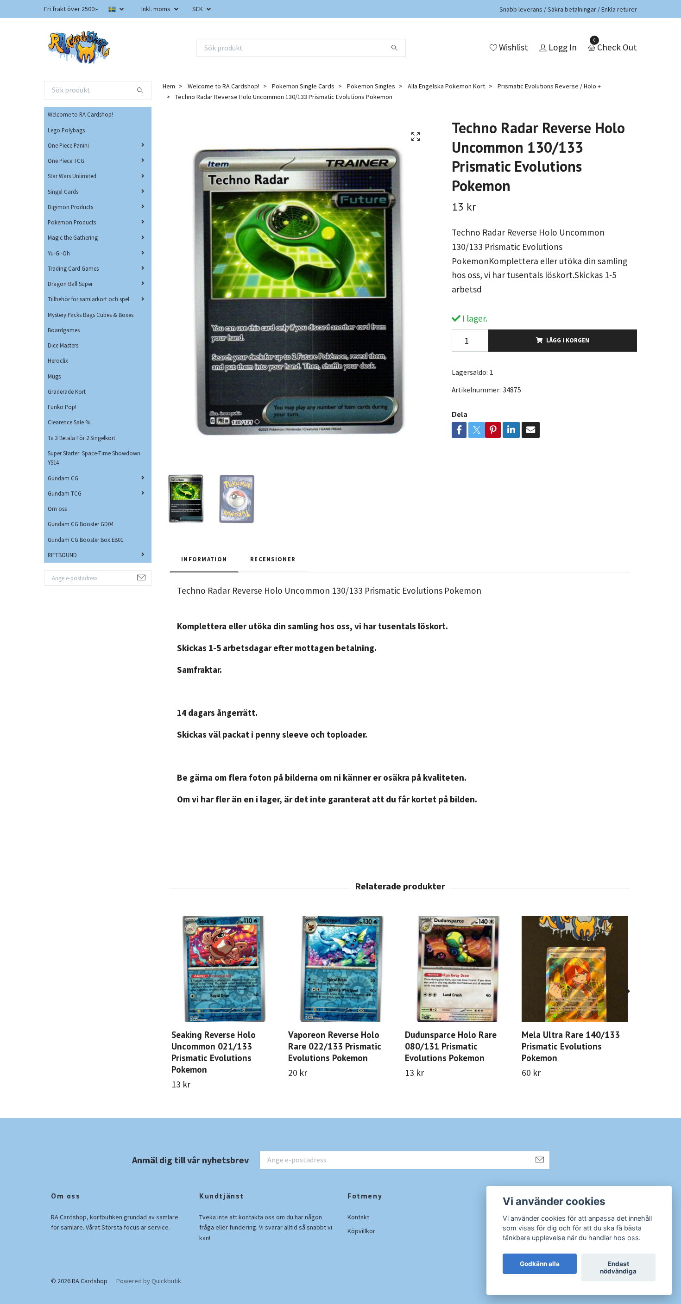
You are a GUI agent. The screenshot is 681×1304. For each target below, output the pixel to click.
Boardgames (64, 330)
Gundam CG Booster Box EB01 (85, 539)
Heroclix (58, 360)
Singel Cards (63, 191)
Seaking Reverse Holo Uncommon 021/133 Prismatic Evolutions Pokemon (213, 1052)
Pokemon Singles (371, 86)
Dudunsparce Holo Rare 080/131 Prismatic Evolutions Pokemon (451, 1046)
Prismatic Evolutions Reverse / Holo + (549, 86)
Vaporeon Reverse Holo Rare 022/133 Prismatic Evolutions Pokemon (334, 1046)
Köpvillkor (361, 1231)
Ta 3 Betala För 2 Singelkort (81, 437)
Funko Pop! (62, 406)
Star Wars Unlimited (72, 176)
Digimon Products (70, 207)
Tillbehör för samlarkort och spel (88, 299)
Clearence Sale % (69, 422)
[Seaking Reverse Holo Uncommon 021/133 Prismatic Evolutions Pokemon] (224, 969)
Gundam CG (63, 478)
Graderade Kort (67, 391)
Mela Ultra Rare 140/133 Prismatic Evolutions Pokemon (571, 1046)
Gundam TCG (65, 493)
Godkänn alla (540, 1263)
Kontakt (358, 1217)
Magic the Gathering (73, 237)
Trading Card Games (73, 268)
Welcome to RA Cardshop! (80, 114)
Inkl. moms (156, 9)
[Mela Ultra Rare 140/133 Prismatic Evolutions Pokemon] (575, 969)
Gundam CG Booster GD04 (81, 524)
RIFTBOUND (62, 555)
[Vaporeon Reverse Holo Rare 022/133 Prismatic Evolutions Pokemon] (341, 969)
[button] (624, 991)
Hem (169, 86)
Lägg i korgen (567, 340)
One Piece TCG (66, 160)
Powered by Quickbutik (148, 1281)
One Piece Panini (68, 145)
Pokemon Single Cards (303, 86)
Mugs (54, 376)
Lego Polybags (66, 130)
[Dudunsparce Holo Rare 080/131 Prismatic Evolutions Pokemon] (458, 969)
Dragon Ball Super (70, 283)
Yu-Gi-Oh (59, 253)
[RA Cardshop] (79, 47)
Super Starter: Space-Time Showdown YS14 (94, 457)
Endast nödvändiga (618, 1267)
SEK (198, 9)
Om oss (57, 508)
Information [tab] (204, 559)
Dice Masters (63, 345)
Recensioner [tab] (273, 559)
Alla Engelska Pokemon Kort (446, 86)
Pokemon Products (72, 222)
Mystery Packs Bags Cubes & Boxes (90, 314)
